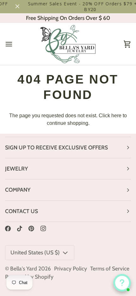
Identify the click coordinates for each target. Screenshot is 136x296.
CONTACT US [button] (21, 211)
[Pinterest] (31, 228)
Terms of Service (109, 268)
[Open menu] (14, 44)
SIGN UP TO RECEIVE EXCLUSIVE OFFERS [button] (56, 147)
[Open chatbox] (122, 283)
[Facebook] (8, 228)
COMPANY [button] (17, 189)
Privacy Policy (70, 268)
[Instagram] (43, 228)
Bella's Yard (23, 268)
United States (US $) (35, 252)
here (116, 115)
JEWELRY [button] (16, 168)
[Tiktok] (19, 228)
